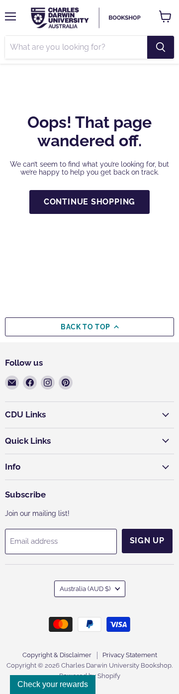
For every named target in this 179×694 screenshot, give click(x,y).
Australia (85, 589)
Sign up (147, 540)
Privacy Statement (129, 655)
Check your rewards (52, 684)
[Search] (160, 47)
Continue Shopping (90, 201)
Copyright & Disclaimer (56, 655)
